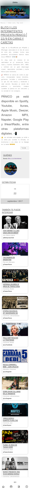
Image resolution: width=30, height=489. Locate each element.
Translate (24, 148)
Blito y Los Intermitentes (14, 158)
